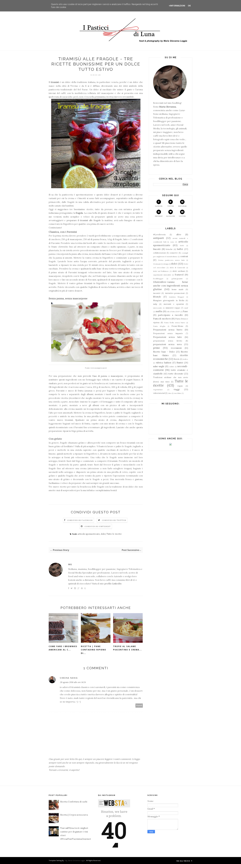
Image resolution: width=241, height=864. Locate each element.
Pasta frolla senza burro (174, 323)
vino (169, 393)
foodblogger (158, 279)
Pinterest (159, 216)
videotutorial (159, 393)
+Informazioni (177, 5)
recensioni (176, 348)
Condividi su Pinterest (98, 526)
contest (184, 256)
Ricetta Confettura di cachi (73, 801)
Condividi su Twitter (114, 520)
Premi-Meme (177, 326)
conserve (174, 253)
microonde (157, 308)
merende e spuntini (174, 304)
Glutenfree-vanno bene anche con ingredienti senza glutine (170, 285)
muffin (159, 311)
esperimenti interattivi (162, 275)
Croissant (157, 264)
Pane (185, 311)
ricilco (185, 359)
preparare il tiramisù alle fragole (83, 220)
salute (171, 366)
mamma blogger (176, 297)
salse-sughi (158, 366)
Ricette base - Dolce (164, 351)
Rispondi (139, 705)
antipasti (158, 238)
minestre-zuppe (173, 308)
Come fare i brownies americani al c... (63, 648)
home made (178, 289)
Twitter (170, 206)
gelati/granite (177, 279)
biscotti (157, 249)
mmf (186, 308)
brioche (169, 249)
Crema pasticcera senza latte (171, 260)
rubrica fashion (163, 362)
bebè (182, 245)
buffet (180, 249)
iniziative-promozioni (175, 293)
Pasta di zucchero (162, 318)
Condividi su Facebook (80, 520)
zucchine (177, 393)
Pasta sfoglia (159, 326)
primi (156, 347)
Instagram (182, 206)
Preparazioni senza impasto (168, 333)
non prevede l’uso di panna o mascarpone (100, 376)
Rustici (180, 362)
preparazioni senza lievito (167, 341)
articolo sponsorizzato (89, 534)
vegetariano (158, 390)
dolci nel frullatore (161, 271)
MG (70, 564)
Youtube (182, 216)
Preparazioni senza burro (167, 329)
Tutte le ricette (114, 534)
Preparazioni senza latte (167, 337)
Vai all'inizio (183, 861)
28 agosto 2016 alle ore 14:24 (73, 682)
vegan (180, 386)
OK (189, 5)
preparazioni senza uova (167, 344)
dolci (103, 534)
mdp (155, 304)
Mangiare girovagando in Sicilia (168, 300)
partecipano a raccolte (170, 315)
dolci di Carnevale (177, 268)
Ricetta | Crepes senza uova (74, 814)
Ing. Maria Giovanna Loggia (75, 860)
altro (178, 234)
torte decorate (175, 373)
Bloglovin (170, 216)
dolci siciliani (179, 271)
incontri (156, 293)
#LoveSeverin (159, 234)
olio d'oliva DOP (173, 311)
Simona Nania (69, 678)
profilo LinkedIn (112, 583)
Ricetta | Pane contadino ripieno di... (93, 649)
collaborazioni (159, 253)
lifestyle (157, 296)
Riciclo (176, 359)
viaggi (176, 389)
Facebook (158, 206)
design (166, 264)
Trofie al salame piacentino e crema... (127, 648)
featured (179, 274)
